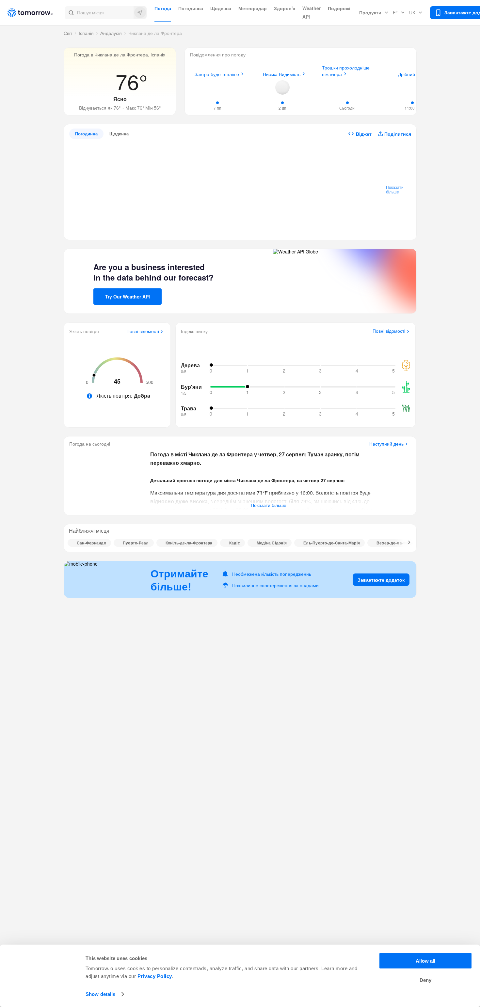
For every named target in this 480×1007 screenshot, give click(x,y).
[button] (106, 12)
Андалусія (111, 33)
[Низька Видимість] (282, 87)
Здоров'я (284, 8)
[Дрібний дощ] (412, 86)
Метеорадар (252, 8)
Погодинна (190, 8)
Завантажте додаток (381, 579)
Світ (68, 33)
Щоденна (220, 8)
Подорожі (339, 8)
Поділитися (397, 133)
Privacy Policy (154, 976)
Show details (100, 994)
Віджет (364, 133)
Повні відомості (142, 331)
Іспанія (86, 33)
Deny (425, 980)
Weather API (311, 12)
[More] (405, 543)
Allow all (425, 961)
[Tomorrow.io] (36, 13)
